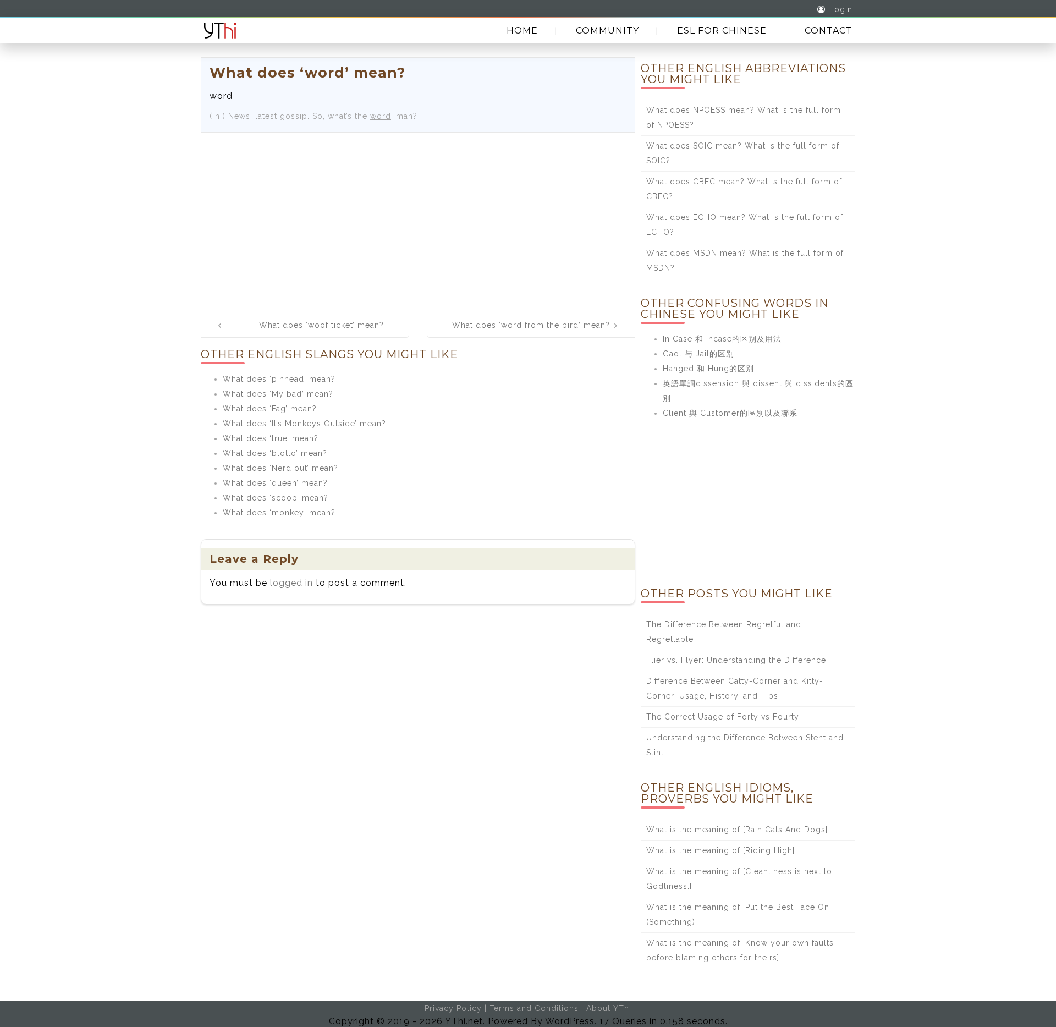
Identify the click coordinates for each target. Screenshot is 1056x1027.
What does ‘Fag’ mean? (270, 408)
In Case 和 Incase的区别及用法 (722, 338)
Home (522, 30)
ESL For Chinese (722, 30)
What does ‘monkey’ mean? (279, 512)
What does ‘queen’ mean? (275, 483)
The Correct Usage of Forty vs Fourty (722, 716)
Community (607, 30)
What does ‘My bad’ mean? (278, 393)
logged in (291, 583)
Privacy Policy (453, 1008)
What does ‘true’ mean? (270, 438)
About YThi (608, 1008)
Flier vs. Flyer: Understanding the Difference (736, 660)
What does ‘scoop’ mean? (275, 497)
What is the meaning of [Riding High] (720, 850)
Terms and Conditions (534, 1008)
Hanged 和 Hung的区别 (708, 368)
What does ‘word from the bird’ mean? (531, 325)
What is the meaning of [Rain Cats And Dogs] (737, 829)
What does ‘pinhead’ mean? (279, 379)
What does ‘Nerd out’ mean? (280, 468)
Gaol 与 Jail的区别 (698, 353)
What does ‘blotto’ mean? (275, 453)
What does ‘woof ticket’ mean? (321, 325)
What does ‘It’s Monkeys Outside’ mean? (304, 423)
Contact (829, 30)
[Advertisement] (418, 215)
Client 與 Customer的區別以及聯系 (730, 413)
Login (841, 9)
